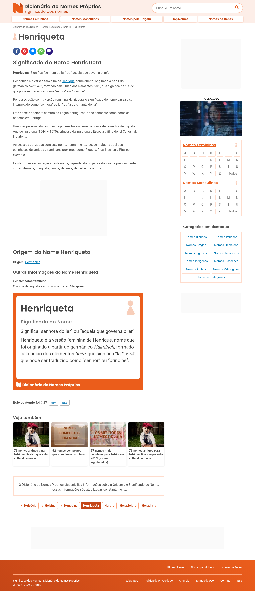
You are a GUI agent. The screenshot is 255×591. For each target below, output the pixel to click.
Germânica (32, 262)
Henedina (71, 505)
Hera (107, 505)
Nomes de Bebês (232, 567)
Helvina (50, 505)
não (64, 402)
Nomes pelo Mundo (203, 567)
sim (53, 402)
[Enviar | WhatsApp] (41, 51)
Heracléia (126, 505)
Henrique (68, 81)
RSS (239, 580)
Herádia (147, 505)
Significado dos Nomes (25, 27)
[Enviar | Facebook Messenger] (32, 51)
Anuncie (184, 580)
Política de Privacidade (159, 580)
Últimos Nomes (175, 567)
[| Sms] (49, 51)
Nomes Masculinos (200, 183)
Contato (225, 580)
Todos (233, 173)
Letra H (67, 27)
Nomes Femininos (50, 27)
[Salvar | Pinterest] (24, 51)
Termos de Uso (205, 580)
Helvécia (30, 505)
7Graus (35, 584)
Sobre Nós (131, 580)
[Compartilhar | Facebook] (16, 51)
